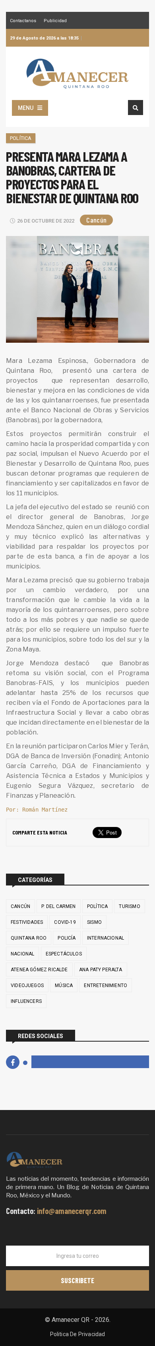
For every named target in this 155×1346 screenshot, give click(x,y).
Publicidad (55, 21)
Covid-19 (65, 922)
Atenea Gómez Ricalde (39, 969)
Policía (67, 938)
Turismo (129, 906)
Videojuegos (27, 985)
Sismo (94, 922)
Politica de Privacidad (77, 1334)
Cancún (96, 219)
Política (20, 138)
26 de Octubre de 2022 (45, 221)
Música (64, 985)
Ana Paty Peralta (100, 969)
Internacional (105, 938)
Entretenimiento (105, 985)
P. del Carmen (58, 906)
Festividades (27, 922)
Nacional (22, 954)
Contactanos (23, 21)
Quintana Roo (28, 938)
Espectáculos (64, 954)
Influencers (26, 1001)
